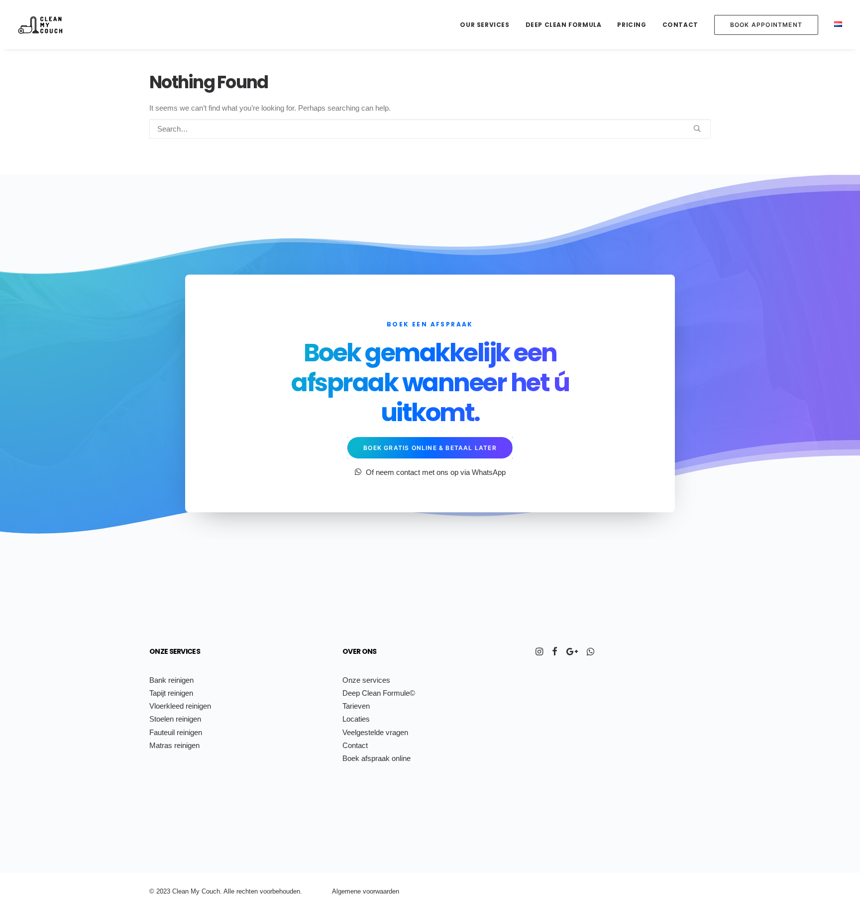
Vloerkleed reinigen (180, 706)
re (239, 891)
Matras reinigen (174, 745)
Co (206, 891)
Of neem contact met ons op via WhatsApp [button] (436, 472)
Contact (680, 24)
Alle (228, 891)
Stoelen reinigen (175, 719)
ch (245, 891)
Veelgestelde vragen (375, 732)
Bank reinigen (171, 680)
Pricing (631, 24)
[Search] (430, 129)
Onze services (174, 651)
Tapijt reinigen (171, 693)
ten (253, 891)
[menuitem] (488, 24)
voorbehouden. (281, 891)
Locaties (356, 719)
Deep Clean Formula (564, 24)
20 (159, 891)
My (195, 891)
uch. (216, 891)
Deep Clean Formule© (378, 693)
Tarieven (356, 706)
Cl (175, 891)
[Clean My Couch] (40, 24)
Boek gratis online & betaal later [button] (430, 448)
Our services (484, 24)
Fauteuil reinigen (175, 732)
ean (183, 891)
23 (166, 891)
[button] (697, 128)
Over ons (359, 651)
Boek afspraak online (376, 758)
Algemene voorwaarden (365, 891)
